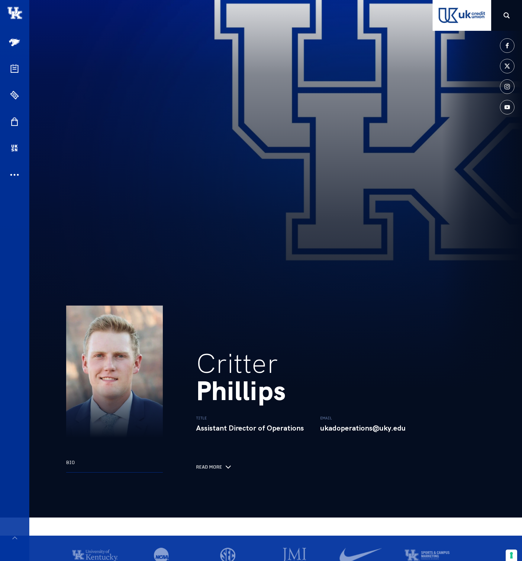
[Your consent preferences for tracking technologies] (511, 555)
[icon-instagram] (507, 86)
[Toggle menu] (14, 538)
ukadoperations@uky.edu (363, 428)
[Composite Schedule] (14, 68)
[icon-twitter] (507, 66)
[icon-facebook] (507, 45)
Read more (209, 467)
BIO (70, 462)
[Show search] (506, 15)
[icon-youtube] (507, 107)
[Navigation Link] (15, 42)
